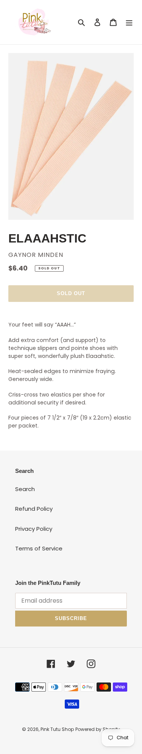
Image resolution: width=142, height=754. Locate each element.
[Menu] (129, 22)
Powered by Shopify (97, 729)
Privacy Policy (33, 529)
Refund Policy (34, 509)
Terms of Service (38, 548)
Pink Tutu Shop (57, 729)
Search (25, 489)
